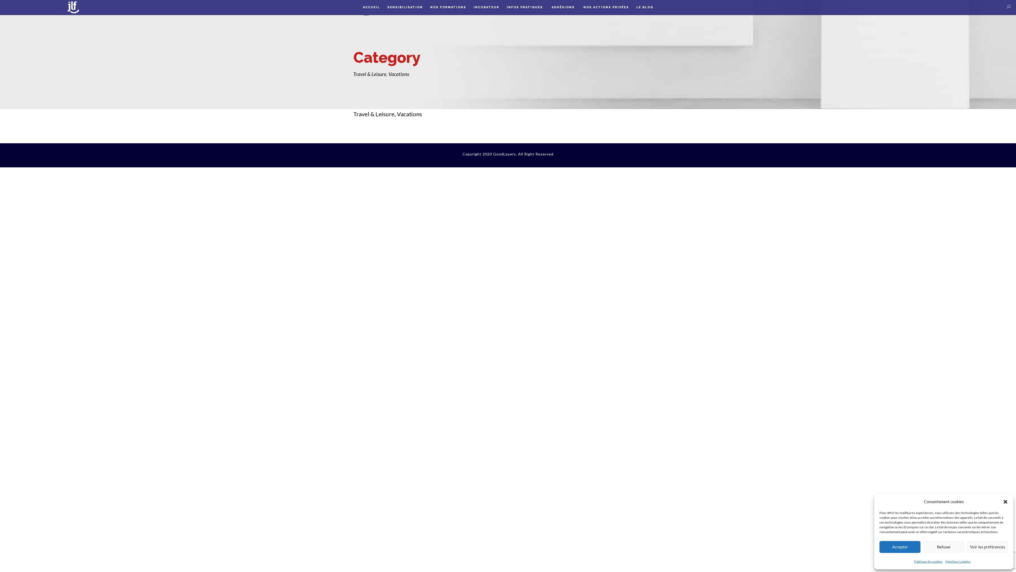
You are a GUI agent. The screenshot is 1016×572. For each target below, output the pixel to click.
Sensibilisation (405, 7)
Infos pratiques (525, 7)
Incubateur (486, 7)
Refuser (944, 546)
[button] (1005, 501)
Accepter (900, 546)
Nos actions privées (606, 7)
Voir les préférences (987, 546)
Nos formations (448, 7)
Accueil (371, 7)
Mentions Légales (958, 562)
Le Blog (644, 7)
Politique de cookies (928, 562)
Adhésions (564, 7)
